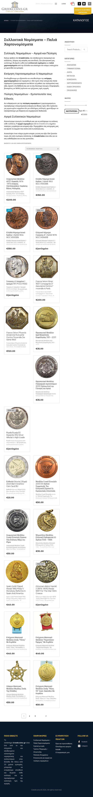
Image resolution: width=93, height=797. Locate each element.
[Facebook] (79, 3)
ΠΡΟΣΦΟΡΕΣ (72, 90)
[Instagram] (84, 3)
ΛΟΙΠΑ (69, 72)
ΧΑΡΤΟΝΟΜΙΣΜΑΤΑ (74, 83)
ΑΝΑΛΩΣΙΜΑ (71, 65)
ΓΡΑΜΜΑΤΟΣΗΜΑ (73, 69)
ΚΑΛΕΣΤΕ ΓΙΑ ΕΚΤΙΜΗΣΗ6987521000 (82, 11)
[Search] (84, 49)
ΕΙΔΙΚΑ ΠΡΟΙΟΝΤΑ (74, 87)
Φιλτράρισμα (71, 111)
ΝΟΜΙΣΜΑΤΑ (71, 79)
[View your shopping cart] (72, 4)
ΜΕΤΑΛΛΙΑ (71, 76)
